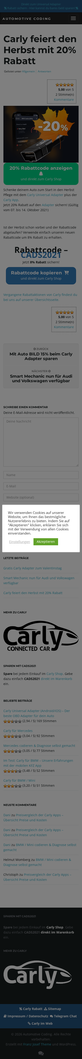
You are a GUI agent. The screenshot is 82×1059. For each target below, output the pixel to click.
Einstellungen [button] (19, 542)
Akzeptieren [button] (46, 541)
